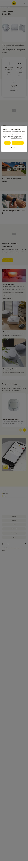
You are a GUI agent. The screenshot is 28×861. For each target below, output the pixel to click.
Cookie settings (13, 147)
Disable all (7, 142)
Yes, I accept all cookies (18, 142)
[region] (14, 139)
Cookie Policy (13, 137)
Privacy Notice (19, 137)
